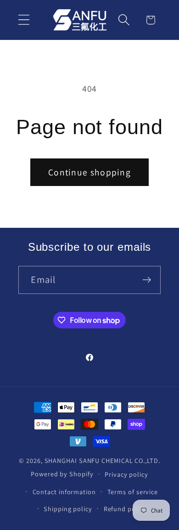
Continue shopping (89, 172)
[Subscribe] (147, 280)
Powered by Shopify (62, 473)
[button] (24, 20)
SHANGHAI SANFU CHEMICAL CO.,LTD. (102, 460)
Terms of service (132, 491)
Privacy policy (126, 474)
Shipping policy (68, 508)
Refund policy (125, 508)
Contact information (64, 491)
